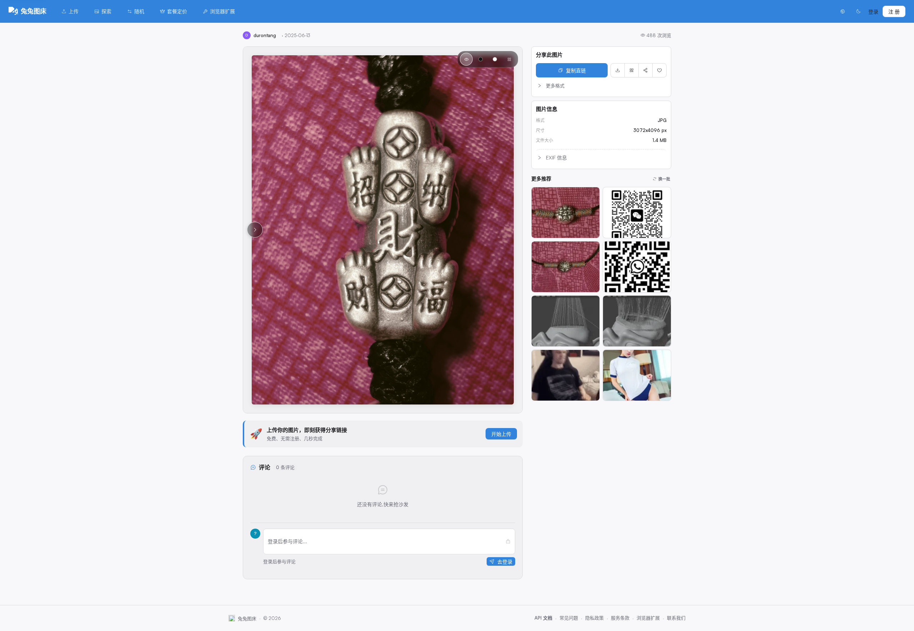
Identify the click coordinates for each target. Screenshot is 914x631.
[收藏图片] (659, 70)
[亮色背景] (494, 59)
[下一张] (255, 230)
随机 (139, 11)
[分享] (645, 70)
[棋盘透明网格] (509, 59)
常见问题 (568, 618)
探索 (106, 11)
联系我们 (676, 618)
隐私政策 (594, 618)
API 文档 (543, 618)
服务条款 (620, 618)
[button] (601, 85)
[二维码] (631, 70)
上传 (74, 11)
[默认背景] (466, 59)
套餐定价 (177, 11)
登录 (873, 12)
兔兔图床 (33, 11)
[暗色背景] (480, 59)
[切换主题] (858, 11)
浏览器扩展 (222, 11)
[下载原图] (618, 70)
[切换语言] (842, 11)
